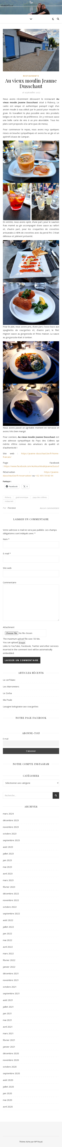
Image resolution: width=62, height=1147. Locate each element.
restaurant (9, 501)
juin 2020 (7, 1093)
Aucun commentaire (49, 508)
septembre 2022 (11, 913)
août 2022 (8, 920)
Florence (12, 508)
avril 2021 (8, 1026)
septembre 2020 (11, 1073)
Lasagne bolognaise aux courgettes (20, 706)
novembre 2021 (11, 980)
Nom (6, 539)
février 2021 (9, 1040)
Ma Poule (7, 699)
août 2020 (8, 1080)
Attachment (8, 627)
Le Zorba (7, 693)
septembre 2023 (11, 840)
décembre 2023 (11, 820)
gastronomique (22, 497)
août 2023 (8, 846)
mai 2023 (7, 866)
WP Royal (38, 1141)
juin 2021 (7, 1013)
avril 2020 (8, 1106)
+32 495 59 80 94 (44, 475)
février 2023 (9, 886)
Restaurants (31, 76)
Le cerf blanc (9, 679)
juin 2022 (7, 933)
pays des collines (40, 497)
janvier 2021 (9, 1046)
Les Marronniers (11, 686)
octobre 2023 (10, 833)
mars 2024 (8, 813)
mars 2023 (8, 880)
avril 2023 (8, 873)
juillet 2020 (8, 1086)
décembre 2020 (11, 1053)
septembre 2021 (11, 993)
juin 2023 (7, 860)
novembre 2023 (11, 826)
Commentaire (9, 582)
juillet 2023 (8, 853)
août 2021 (8, 1000)
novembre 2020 (11, 1060)
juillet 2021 (8, 1006)
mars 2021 (8, 1033)
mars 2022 (8, 953)
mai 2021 (7, 1020)
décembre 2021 (11, 973)
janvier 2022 (9, 966)
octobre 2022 (10, 906)
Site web (7, 567)
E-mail (7, 553)
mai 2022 (7, 940)
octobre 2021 (10, 986)
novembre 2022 (11, 900)
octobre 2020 (10, 1066)
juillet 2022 (8, 926)
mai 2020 (7, 1100)
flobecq (8, 497)
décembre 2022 (11, 893)
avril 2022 (8, 946)
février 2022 (9, 960)
